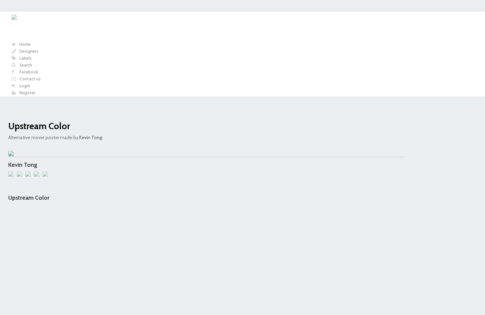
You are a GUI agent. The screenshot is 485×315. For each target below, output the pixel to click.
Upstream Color (39, 126)
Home (24, 44)
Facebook (28, 72)
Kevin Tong (90, 137)
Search (25, 65)
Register (26, 93)
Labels (25, 58)
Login (24, 86)
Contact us (29, 79)
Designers (28, 51)
